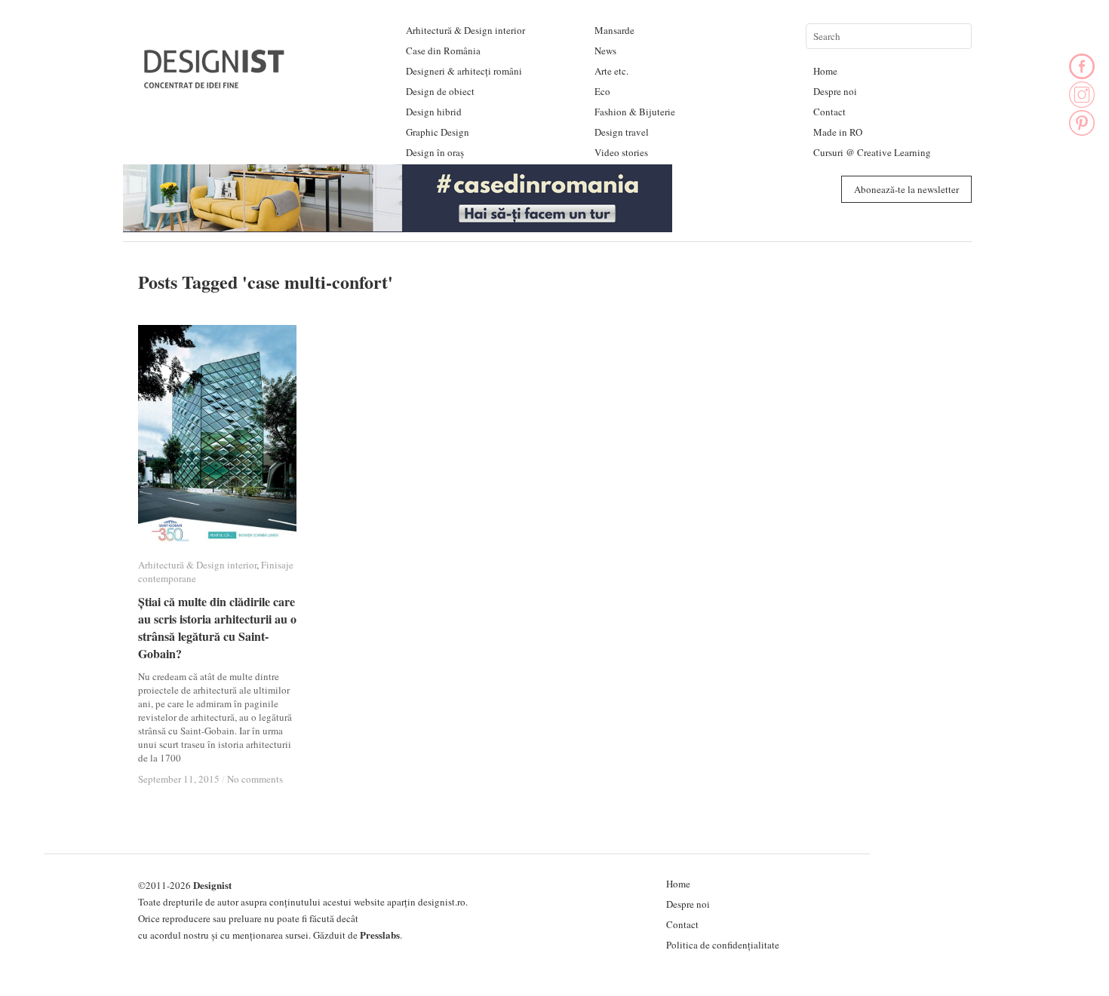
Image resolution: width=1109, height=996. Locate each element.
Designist (212, 885)
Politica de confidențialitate (722, 945)
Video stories (621, 152)
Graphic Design (437, 132)
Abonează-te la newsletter (906, 189)
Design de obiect (440, 91)
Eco (602, 91)
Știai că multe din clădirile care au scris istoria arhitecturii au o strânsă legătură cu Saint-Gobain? (217, 627)
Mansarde (614, 30)
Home (825, 71)
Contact (829, 111)
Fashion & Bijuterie (634, 111)
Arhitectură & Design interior (465, 30)
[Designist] (215, 82)
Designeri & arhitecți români (464, 71)
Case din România (443, 50)
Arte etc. (611, 71)
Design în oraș (435, 152)
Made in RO (837, 132)
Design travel (621, 132)
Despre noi (835, 91)
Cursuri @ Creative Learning (872, 152)
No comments (255, 779)
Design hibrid (434, 111)
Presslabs (380, 934)
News (605, 50)
